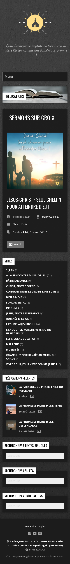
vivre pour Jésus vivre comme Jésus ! (31, 364)
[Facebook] (29, 533)
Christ (16, 224)
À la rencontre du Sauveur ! (26, 275)
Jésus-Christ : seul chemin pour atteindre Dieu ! (34, 203)
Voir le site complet (35, 526)
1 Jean (10, 270)
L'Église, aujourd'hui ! (21, 324)
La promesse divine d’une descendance (36, 423)
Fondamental (16, 302)
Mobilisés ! (13, 349)
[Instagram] (40, 533)
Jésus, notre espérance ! (23, 313)
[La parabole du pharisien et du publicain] (11, 393)
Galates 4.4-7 (20, 232)
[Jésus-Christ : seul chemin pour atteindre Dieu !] (35, 187)
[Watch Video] (32, 396)
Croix (24, 224)
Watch (17, 244)
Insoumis (12, 308)
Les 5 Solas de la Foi (20, 338)
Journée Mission (17, 318)
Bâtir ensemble (17, 280)
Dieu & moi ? (14, 297)
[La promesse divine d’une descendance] (11, 428)
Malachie (12, 344)
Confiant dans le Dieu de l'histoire (31, 291)
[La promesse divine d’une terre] (11, 412)
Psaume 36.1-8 (38, 232)
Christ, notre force (20, 286)
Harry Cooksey (50, 216)
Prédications (14, 96)
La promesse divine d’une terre (40, 405)
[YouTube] (34, 533)
